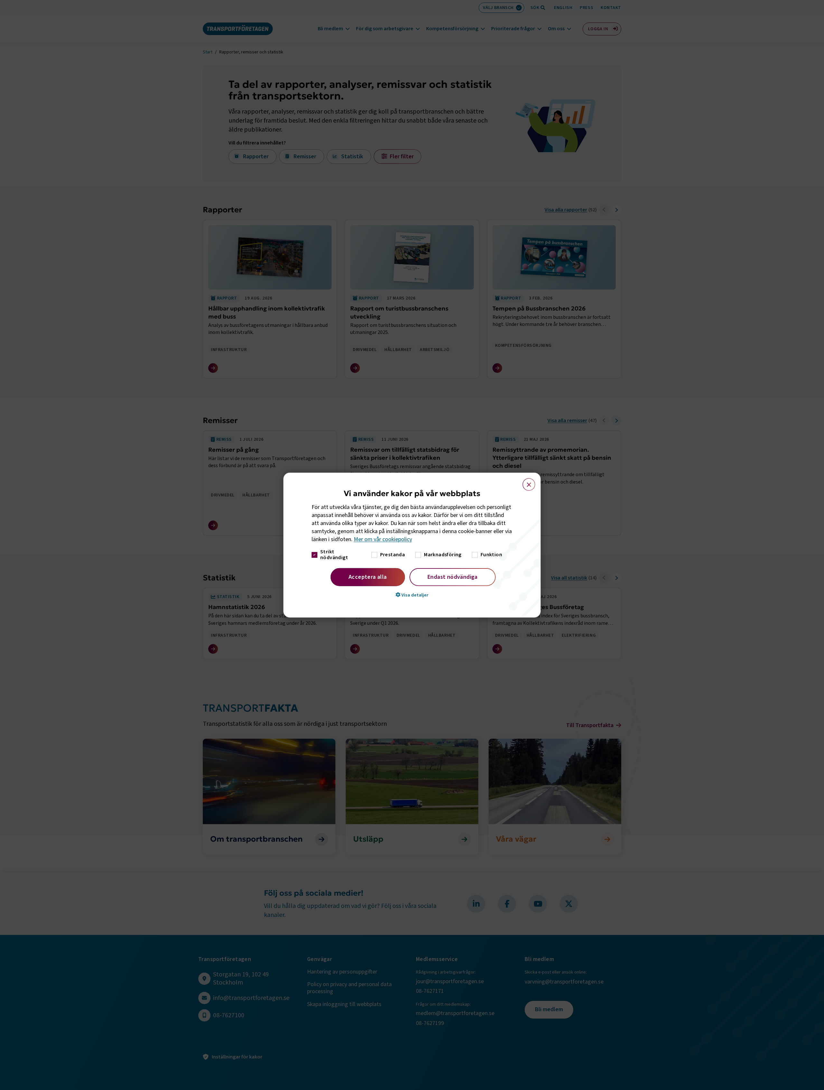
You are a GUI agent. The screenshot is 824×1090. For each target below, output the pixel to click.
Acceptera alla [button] (368, 577)
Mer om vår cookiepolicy (383, 539)
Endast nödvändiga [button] (452, 577)
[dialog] (412, 545)
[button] (412, 594)
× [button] (525, 481)
